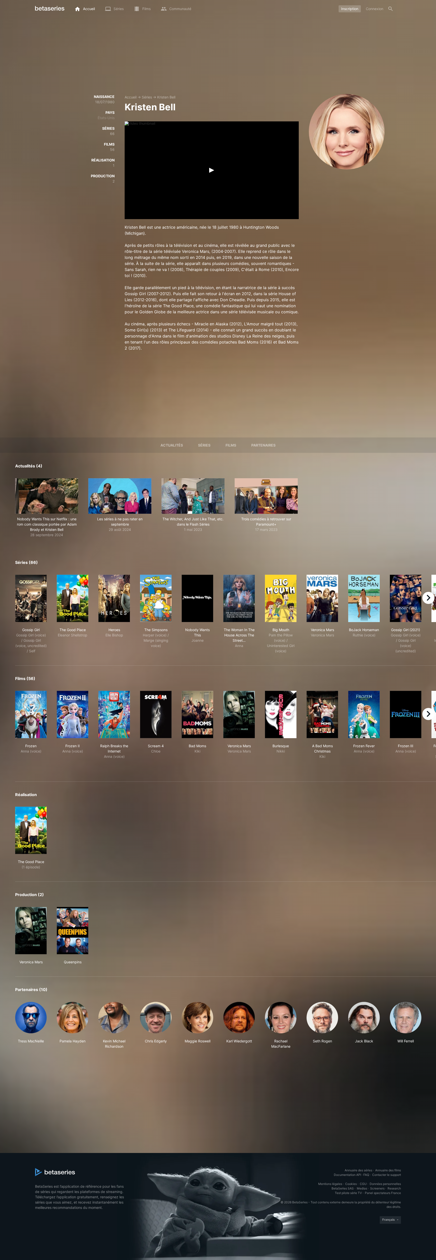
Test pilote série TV (348, 1193)
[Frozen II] (72, 714)
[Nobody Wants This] (197, 598)
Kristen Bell (166, 97)
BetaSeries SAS (343, 1188)
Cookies (351, 1184)
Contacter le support (386, 1175)
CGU (363, 1184)
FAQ (366, 1175)
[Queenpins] (72, 930)
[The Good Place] (72, 598)
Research (394, 1188)
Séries (147, 97)
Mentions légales (330, 1184)
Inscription (349, 9)
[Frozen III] (405, 714)
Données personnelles (385, 1184)
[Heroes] (114, 598)
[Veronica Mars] (322, 598)
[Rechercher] (390, 9)
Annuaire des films (388, 1170)
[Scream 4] (156, 714)
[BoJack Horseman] (364, 598)
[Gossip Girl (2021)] (405, 598)
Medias (362, 1188)
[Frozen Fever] (364, 714)
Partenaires (263, 445)
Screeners (377, 1188)
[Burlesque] (280, 714)
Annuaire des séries (358, 1170)
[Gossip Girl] (31, 598)
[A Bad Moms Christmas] (322, 714)
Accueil (131, 97)
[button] (46, 507)
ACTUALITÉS (171, 445)
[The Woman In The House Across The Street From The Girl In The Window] (239, 598)
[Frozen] (31, 714)
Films (231, 445)
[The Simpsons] (156, 598)
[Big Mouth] (280, 598)
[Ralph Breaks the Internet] (114, 714)
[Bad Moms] (197, 714)
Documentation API (347, 1175)
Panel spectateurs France (383, 1193)
